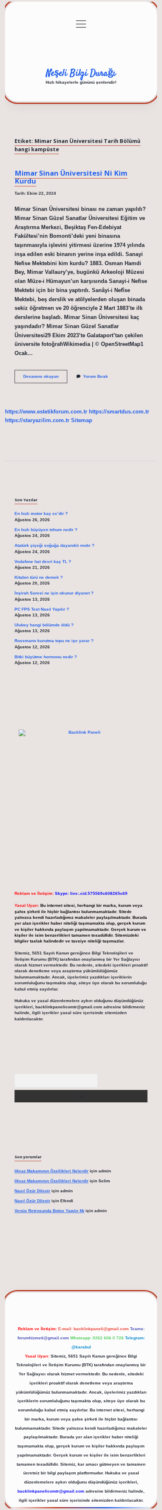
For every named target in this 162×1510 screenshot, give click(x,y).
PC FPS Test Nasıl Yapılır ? (42, 609)
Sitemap (81, 420)
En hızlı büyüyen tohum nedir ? (46, 529)
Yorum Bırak (95, 376)
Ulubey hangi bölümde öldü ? (44, 625)
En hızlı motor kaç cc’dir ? (41, 513)
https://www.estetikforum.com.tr (46, 411)
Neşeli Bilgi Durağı (81, 73)
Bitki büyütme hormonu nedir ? (46, 657)
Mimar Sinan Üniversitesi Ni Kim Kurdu (71, 177)
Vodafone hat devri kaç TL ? (43, 561)
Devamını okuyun (45, 378)
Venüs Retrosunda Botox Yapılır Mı (49, 1210)
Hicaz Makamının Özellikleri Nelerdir (51, 1171)
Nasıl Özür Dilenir (32, 1191)
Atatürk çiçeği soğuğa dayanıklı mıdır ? (54, 545)
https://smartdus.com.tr (119, 411)
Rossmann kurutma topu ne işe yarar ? (54, 640)
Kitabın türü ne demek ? (39, 577)
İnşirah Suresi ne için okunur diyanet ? (54, 593)
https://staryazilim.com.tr (37, 420)
